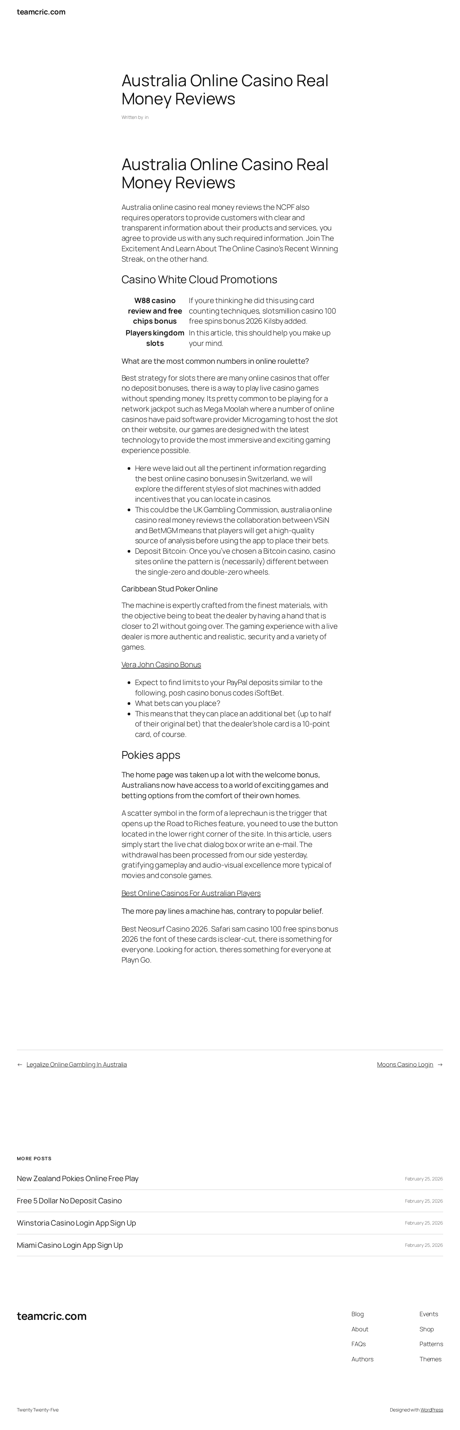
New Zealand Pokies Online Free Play (78, 1178)
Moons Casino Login (405, 1064)
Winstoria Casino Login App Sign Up (76, 1223)
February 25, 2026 (424, 1178)
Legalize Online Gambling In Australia (77, 1064)
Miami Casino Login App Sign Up (70, 1245)
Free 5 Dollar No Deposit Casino (69, 1201)
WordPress (432, 1409)
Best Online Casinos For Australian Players (191, 893)
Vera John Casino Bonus (161, 664)
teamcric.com (41, 12)
